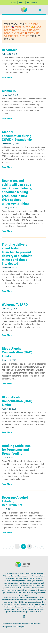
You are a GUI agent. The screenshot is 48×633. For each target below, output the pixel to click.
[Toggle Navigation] (40, 10)
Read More (7, 77)
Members (9, 91)
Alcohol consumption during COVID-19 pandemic (17, 135)
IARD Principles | (19, 627)
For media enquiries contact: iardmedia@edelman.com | (21, 624)
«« (5, 546)
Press (21, 2)
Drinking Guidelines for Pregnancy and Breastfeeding (16, 449)
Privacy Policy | (7, 627)
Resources (9, 50)
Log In (13, 2)
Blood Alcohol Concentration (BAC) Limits (17, 352)
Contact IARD (32, 2)
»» (42, 546)
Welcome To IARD (15, 304)
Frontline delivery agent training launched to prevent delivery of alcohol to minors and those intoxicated (17, 254)
